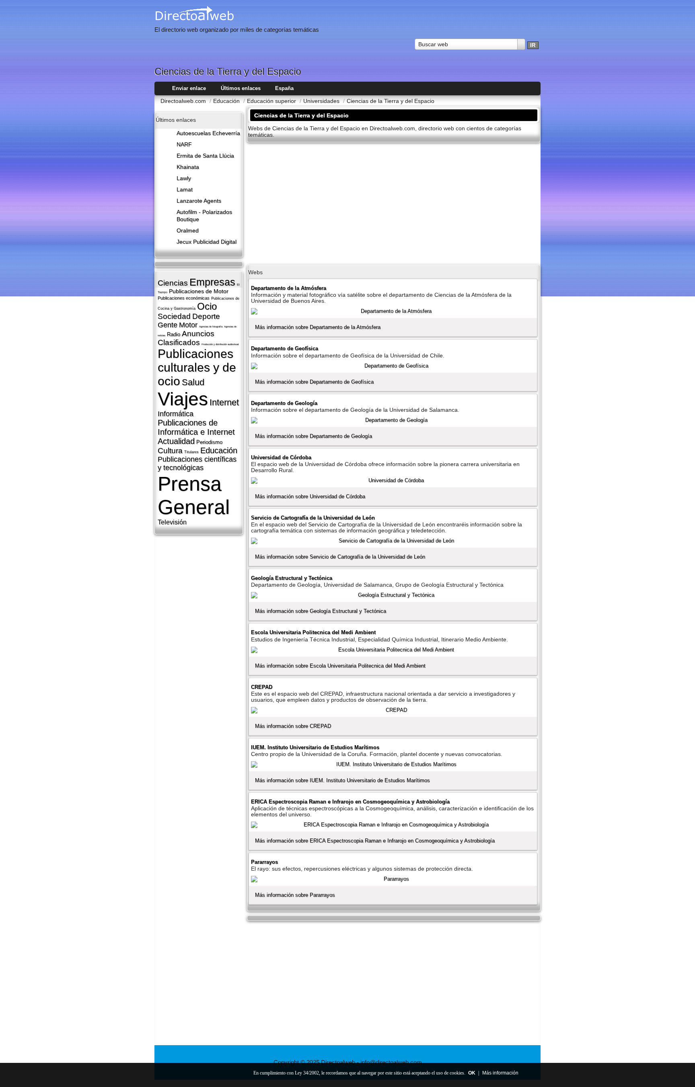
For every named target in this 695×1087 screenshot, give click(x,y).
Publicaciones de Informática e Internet (196, 427)
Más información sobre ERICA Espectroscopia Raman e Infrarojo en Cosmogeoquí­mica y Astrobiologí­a (375, 841)
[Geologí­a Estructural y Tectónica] (393, 595)
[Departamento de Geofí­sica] (393, 366)
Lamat (185, 190)
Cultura (170, 450)
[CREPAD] (393, 710)
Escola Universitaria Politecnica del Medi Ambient (313, 632)
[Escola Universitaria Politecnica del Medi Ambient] (393, 650)
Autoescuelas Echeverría (208, 133)
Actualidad (176, 441)
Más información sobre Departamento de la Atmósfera (317, 327)
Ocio (207, 306)
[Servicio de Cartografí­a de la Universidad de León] (393, 541)
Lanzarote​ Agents (199, 201)
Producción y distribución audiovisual (220, 344)
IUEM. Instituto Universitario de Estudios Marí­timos (315, 747)
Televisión (172, 522)
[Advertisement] (394, 202)
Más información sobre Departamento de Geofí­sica (314, 382)
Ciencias (173, 283)
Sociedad (174, 316)
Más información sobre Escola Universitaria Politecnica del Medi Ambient (340, 666)
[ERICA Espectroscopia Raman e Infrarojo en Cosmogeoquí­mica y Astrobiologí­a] (393, 825)
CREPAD (261, 687)
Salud (193, 382)
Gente (167, 325)
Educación (218, 450)
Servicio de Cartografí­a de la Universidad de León (313, 518)
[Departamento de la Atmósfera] (393, 311)
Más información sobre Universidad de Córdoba (310, 496)
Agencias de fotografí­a (210, 326)
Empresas (212, 282)
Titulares (191, 452)
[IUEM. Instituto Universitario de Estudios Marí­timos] (393, 764)
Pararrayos (264, 862)
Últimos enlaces (241, 88)
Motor (188, 325)
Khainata (188, 167)
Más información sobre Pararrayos (295, 895)
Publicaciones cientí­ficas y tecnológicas (197, 463)
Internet (224, 402)
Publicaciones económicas (184, 298)
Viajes (183, 398)
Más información (500, 1073)
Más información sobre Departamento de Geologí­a (313, 436)
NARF (184, 145)
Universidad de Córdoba (281, 457)
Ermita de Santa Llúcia (205, 156)
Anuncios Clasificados (186, 338)
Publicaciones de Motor (198, 291)
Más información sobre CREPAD (293, 726)
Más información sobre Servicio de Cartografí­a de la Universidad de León (340, 557)
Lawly (184, 178)
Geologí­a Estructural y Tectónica (291, 578)
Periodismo (209, 442)
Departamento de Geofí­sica (284, 348)
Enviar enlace (189, 88)
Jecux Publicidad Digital (206, 242)
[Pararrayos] (393, 879)
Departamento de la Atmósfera (288, 288)
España (284, 88)
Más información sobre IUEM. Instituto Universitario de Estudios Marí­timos (342, 780)
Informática (175, 414)
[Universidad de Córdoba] (393, 480)
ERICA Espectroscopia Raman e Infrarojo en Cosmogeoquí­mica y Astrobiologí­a (350, 802)
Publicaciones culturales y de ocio (197, 367)
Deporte (206, 316)
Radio (173, 334)
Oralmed (188, 231)
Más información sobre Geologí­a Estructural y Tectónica (320, 611)
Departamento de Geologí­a (284, 403)
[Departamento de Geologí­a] (393, 420)
